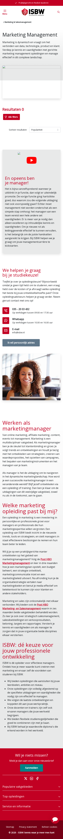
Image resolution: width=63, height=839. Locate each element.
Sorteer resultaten (18, 129)
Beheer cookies (49, 826)
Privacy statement (28, 826)
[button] (55, 819)
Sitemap (10, 826)
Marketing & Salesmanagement (18, 22)
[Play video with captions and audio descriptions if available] (31, 160)
